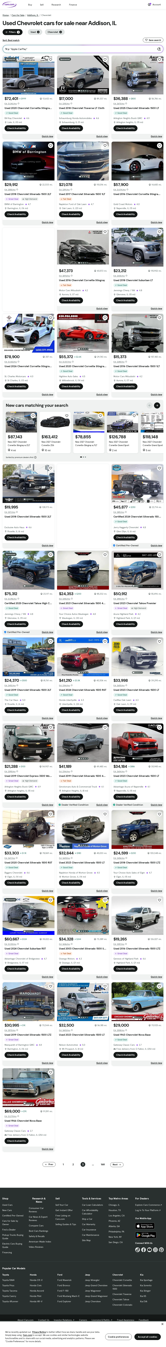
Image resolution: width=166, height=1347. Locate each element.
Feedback (144, 1320)
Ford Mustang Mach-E (68, 1296)
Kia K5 (143, 1296)
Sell (41, 4)
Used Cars (7, 1204)
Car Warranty (88, 1224)
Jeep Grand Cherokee (96, 1285)
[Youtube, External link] (149, 1249)
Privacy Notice (39, 1332)
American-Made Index (40, 1241)
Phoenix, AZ (114, 1220)
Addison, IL (33, 15)
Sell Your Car (61, 1204)
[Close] (162, 1324)
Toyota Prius (8, 1285)
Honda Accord (37, 1290)
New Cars (7, 1210)
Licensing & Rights (101, 1320)
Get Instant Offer (64, 1210)
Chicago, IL (114, 1204)
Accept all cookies (147, 1336)
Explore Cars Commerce (147, 1204)
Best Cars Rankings (38, 1230)
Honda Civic (36, 1285)
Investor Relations (63, 1320)
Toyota (5, 1274)
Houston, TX (115, 1210)
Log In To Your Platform (147, 1210)
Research (56, 4)
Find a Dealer (9, 1229)
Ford (59, 1274)
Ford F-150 (62, 1290)
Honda (33, 1274)
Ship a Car (87, 1219)
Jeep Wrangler (92, 1280)
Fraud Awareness (125, 1320)
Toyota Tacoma (9, 1290)
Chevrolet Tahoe (121, 1299)
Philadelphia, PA (116, 1231)
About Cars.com (26, 1320)
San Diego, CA (116, 1242)
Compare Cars (36, 1225)
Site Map (86, 1240)
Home (6, 15)
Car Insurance (89, 1229)
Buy (30, 4)
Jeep (87, 1274)
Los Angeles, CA (116, 1215)
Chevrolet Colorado (122, 1304)
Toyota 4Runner (10, 1301)
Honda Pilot (35, 1296)
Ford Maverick (64, 1280)
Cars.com (27, 1335)
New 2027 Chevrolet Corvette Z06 (51, 443)
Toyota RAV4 (8, 1280)
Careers (83, 1320)
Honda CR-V (36, 1280)
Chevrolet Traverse (122, 1294)
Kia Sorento (146, 1285)
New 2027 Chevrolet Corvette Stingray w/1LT (86, 443)
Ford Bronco (63, 1285)
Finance (73, 4)
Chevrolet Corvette (122, 1280)
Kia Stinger (145, 1290)
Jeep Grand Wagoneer (96, 1296)
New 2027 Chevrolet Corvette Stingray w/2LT (19, 443)
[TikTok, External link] (137, 1249)
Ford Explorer (64, 1301)
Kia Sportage (146, 1280)
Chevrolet (118, 1274)
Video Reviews (36, 1246)
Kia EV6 (143, 1301)
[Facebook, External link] (143, 1249)
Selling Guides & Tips (65, 1224)
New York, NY (115, 1236)
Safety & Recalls (37, 1236)
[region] (83, 1334)
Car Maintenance (90, 1235)
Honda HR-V (36, 1301)
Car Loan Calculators (92, 1204)
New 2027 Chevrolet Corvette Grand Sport (119, 443)
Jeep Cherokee (93, 1301)
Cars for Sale (18, 15)
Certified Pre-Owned (12, 1215)
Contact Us (43, 1320)
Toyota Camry (9, 1296)
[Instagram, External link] (155, 1249)
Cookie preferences (118, 1336)
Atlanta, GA (114, 1226)
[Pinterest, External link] (161, 1249)
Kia (141, 1274)
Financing (7, 1252)
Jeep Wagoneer (93, 1290)
